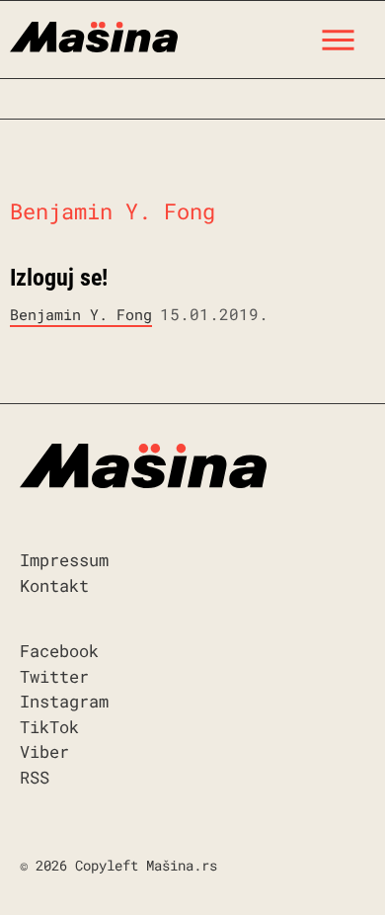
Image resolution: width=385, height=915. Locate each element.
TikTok (49, 726)
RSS (34, 777)
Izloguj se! (59, 277)
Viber (44, 751)
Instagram (64, 701)
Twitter (54, 676)
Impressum (64, 559)
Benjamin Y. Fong (81, 314)
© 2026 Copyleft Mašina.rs (118, 865)
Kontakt (54, 585)
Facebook (59, 650)
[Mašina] (94, 34)
